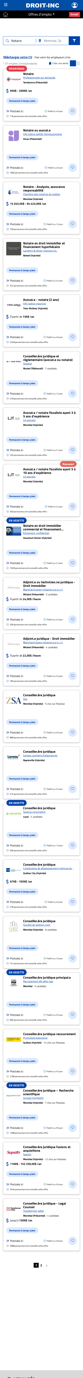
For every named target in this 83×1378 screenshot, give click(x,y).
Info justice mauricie (34, 303)
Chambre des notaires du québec (41, 194)
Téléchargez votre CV (17, 57)
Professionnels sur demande (39, 78)
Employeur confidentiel (36, 533)
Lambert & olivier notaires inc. (40, 251)
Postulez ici (16, 111)
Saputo (27, 1154)
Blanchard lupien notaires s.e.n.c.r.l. (43, 589)
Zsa (25, 699)
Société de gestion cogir (36, 925)
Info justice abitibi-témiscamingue (42, 134)
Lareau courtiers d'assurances (40, 755)
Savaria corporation (34, 812)
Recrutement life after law (38, 981)
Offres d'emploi (40, 14)
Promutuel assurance (35, 1038)
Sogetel (27, 364)
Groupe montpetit (33, 1098)
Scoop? (75, 14)
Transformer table (33, 1211)
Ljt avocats (29, 420)
